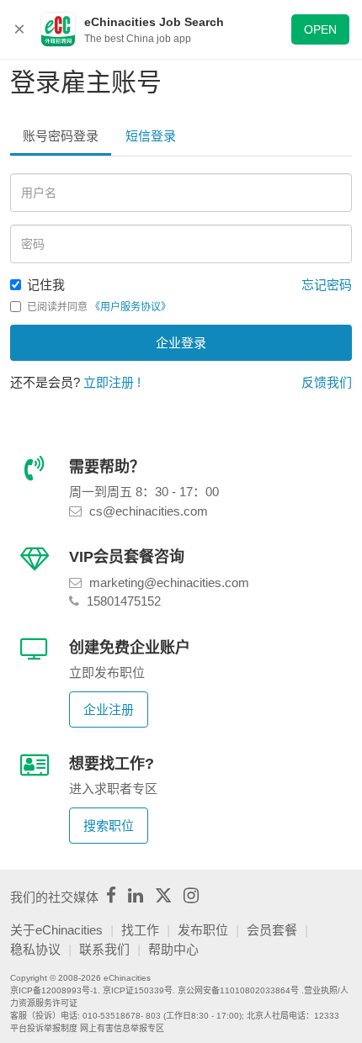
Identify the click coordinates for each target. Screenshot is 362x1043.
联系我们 (104, 949)
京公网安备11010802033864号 (238, 990)
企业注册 (108, 709)
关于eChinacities (56, 930)
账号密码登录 (60, 136)
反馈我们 (326, 382)
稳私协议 (35, 949)
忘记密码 (326, 285)
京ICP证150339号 (138, 990)
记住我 (46, 285)
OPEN (320, 29)
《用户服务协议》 (130, 307)
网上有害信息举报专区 (122, 1028)
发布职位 (203, 930)
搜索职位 (108, 825)
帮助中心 (173, 949)
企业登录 (181, 343)
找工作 (140, 930)
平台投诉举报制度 (43, 1028)
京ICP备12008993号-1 (54, 990)
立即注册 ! (112, 382)
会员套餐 (272, 930)
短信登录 (150, 136)
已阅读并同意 (99, 307)
